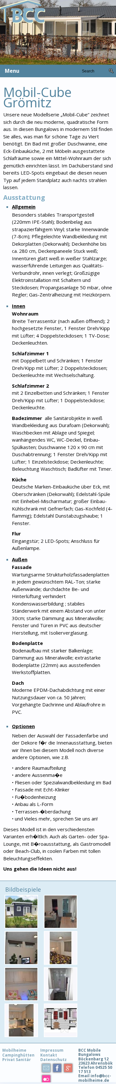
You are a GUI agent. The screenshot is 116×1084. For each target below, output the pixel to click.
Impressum (51, 1050)
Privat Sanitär (16, 1059)
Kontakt (48, 1055)
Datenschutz (53, 1059)
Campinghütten (18, 1055)
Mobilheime (14, 1050)
